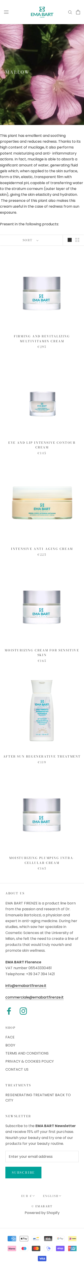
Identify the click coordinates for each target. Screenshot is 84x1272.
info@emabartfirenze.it (25, 985)
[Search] (70, 12)
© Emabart (42, 1206)
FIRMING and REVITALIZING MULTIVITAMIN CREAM (42, 338)
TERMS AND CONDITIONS (27, 1053)
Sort (28, 240)
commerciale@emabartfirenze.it (34, 997)
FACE (10, 1037)
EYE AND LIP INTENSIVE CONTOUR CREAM (41, 445)
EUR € (26, 1196)
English (51, 1196)
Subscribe (23, 1172)
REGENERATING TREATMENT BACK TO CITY (38, 1097)
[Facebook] (9, 1011)
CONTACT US (16, 1069)
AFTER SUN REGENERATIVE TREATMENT (42, 756)
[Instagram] (23, 1011)
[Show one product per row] (70, 240)
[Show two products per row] (77, 240)
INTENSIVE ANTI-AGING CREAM (42, 549)
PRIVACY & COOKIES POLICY (29, 1061)
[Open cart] (78, 12)
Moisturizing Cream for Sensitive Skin (42, 652)
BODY (10, 1045)
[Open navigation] (6, 12)
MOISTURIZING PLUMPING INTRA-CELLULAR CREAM (42, 860)
